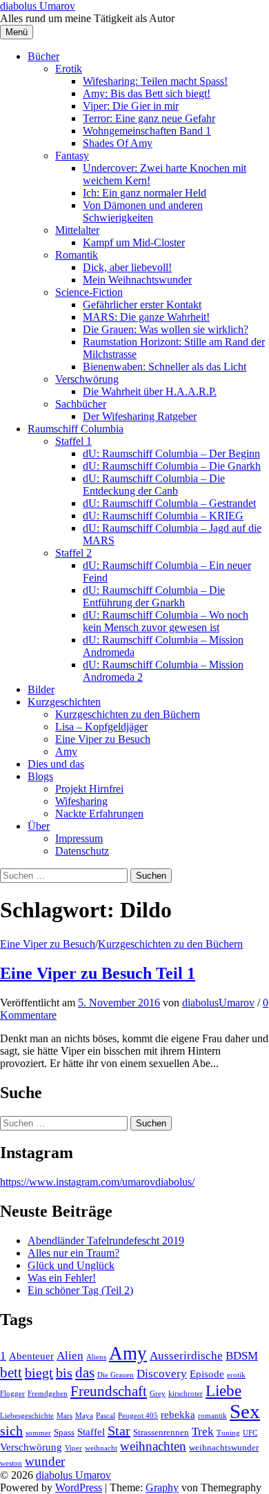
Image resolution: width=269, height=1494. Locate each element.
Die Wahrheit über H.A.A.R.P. (150, 391)
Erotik (68, 68)
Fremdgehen (48, 1393)
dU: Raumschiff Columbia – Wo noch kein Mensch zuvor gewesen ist (165, 621)
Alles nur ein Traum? (73, 1253)
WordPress (78, 1487)
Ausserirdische (186, 1355)
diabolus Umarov (37, 6)
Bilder (41, 689)
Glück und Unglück (71, 1265)
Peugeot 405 (138, 1416)
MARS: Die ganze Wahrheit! (146, 317)
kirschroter (185, 1393)
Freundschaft (108, 1391)
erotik (236, 1375)
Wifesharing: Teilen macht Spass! (155, 81)
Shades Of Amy (117, 143)
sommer (38, 1433)
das (84, 1372)
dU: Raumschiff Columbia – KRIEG (163, 515)
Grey (158, 1393)
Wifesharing (81, 801)
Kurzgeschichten (64, 702)
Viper (73, 1448)
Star (119, 1430)
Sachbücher (80, 404)
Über (39, 826)
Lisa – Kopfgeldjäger (101, 727)
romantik (212, 1416)
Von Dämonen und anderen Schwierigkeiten (143, 211)
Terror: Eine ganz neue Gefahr (149, 118)
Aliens (96, 1357)
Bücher (43, 56)
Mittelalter (77, 230)
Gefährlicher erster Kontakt (142, 304)
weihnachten (153, 1446)
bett (11, 1372)
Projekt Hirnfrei (89, 789)
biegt (39, 1372)
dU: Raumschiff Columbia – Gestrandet (169, 503)
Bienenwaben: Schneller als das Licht (164, 366)
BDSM (242, 1355)
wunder (45, 1461)
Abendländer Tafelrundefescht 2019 (106, 1240)
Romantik (76, 255)
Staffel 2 (73, 553)
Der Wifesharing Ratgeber (140, 416)
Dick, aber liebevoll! (127, 267)
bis (64, 1372)
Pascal (105, 1416)
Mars (64, 1416)
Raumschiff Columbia (75, 429)
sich (11, 1430)
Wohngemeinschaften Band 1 (147, 131)
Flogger (12, 1393)
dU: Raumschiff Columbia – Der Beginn (171, 453)
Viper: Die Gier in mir (131, 106)
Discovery (162, 1373)
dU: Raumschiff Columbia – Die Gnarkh (172, 466)
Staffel (91, 1431)
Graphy (162, 1487)
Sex (245, 1411)
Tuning (228, 1433)
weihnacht (101, 1448)
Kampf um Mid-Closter (134, 242)
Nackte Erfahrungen (99, 813)
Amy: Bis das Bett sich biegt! (146, 93)
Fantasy (72, 155)
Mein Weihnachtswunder (137, 280)
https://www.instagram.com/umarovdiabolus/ (97, 1182)
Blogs (40, 776)
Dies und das (56, 764)
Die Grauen (115, 1375)
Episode (207, 1374)
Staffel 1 (73, 441)
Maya (84, 1416)
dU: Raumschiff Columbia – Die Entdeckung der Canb (154, 484)
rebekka (178, 1414)
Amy (66, 751)
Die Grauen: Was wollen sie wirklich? (165, 329)
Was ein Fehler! (62, 1278)
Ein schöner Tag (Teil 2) (80, 1290)
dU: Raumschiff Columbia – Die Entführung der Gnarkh (154, 596)
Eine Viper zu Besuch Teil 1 (97, 973)
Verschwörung (87, 379)
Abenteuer (31, 1356)
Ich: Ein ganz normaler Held (144, 193)
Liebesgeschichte (27, 1416)
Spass (64, 1432)
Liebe (223, 1391)
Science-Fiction (89, 292)
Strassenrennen (161, 1432)
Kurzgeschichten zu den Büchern (127, 714)
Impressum (79, 838)
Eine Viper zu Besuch (102, 739)
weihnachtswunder (224, 1447)
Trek (203, 1431)
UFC (250, 1433)
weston (11, 1463)
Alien (70, 1355)
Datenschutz (82, 851)
